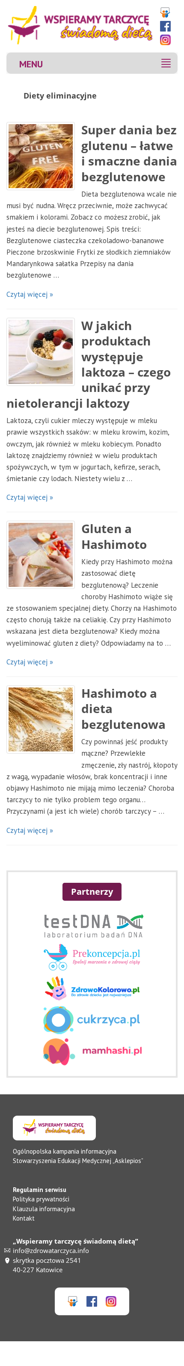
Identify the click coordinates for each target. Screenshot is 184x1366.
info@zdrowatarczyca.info (51, 1250)
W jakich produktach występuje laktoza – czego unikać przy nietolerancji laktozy (88, 364)
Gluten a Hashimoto (114, 536)
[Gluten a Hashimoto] (40, 555)
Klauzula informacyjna (44, 1209)
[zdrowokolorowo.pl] (92, 1000)
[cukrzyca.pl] (92, 1031)
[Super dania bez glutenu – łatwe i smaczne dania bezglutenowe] (40, 156)
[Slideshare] (167, 12)
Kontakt (24, 1218)
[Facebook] (167, 26)
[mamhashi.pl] (92, 1063)
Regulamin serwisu (39, 1190)
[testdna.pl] (92, 937)
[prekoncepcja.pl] (92, 968)
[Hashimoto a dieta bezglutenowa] (40, 719)
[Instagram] (167, 40)
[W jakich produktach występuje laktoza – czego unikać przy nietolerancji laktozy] (40, 352)
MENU (31, 64)
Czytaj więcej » (29, 294)
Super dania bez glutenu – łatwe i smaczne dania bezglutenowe (129, 153)
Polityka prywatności (41, 1199)
